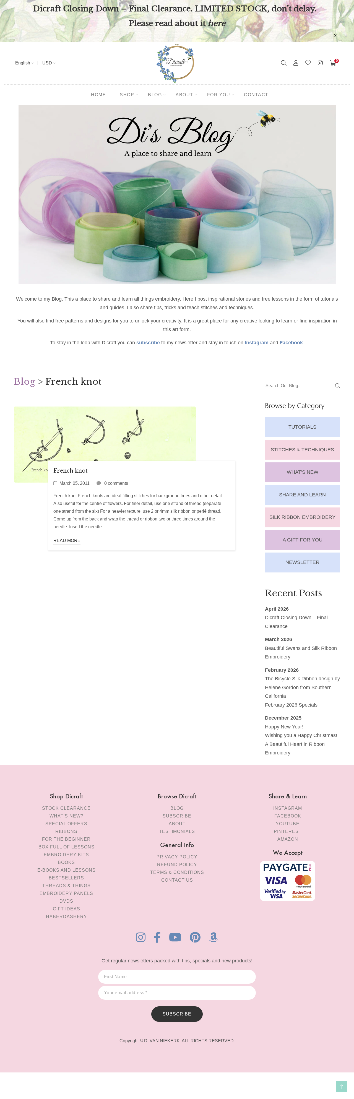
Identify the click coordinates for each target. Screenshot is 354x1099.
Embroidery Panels (66, 893)
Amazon (287, 839)
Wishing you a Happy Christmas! (301, 735)
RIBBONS (66, 831)
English (22, 63)
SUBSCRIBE (177, 1014)
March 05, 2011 (74, 483)
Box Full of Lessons (66, 847)
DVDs (66, 901)
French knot (70, 470)
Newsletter (302, 562)
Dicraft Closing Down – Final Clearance (296, 622)
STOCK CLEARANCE (66, 808)
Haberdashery (66, 916)
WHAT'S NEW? (67, 816)
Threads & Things (66, 885)
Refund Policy (177, 864)
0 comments (116, 483)
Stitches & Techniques (302, 449)
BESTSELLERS (66, 878)
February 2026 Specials (291, 705)
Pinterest (288, 831)
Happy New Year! (284, 727)
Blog (24, 381)
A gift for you (302, 540)
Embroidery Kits (66, 854)
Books (66, 862)
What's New (302, 472)
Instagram (287, 808)
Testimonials (177, 831)
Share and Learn (302, 495)
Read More (66, 540)
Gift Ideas (66, 909)
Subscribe (177, 816)
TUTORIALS (302, 427)
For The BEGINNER (66, 839)
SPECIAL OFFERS (66, 823)
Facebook (287, 816)
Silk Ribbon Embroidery (302, 517)
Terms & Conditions (177, 872)
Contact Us (177, 880)
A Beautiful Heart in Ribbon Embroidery (295, 748)
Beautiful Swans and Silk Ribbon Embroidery (301, 652)
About (177, 823)
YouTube (288, 823)
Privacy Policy (177, 857)
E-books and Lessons (66, 870)
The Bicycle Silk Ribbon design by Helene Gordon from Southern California (302, 687)
